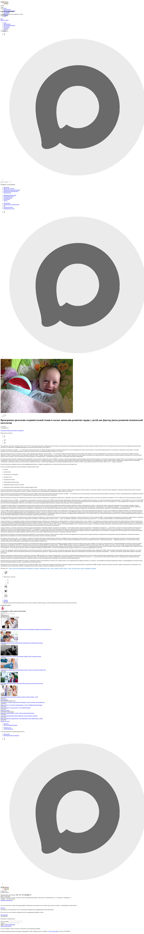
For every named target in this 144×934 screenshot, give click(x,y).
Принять (3, 908)
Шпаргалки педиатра (9, 188)
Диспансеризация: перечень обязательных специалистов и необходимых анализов (22, 643)
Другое (5, 200)
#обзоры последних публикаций (15, 430)
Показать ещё (4, 699)
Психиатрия (7, 203)
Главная (6, 600)
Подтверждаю (4, 915)
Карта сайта (7, 734)
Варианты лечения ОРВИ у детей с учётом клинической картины (17, 713)
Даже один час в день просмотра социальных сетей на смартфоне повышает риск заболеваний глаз (26, 629)
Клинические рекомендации (11, 191)
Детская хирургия (8, 207)
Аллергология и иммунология (11, 204)
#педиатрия (4, 430)
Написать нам (7, 727)
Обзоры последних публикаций (12, 190)
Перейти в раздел (5, 710)
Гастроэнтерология (8, 196)
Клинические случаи (9, 208)
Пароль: (3, 923)
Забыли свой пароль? (6, 926)
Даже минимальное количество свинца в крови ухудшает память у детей (19, 697)
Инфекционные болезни (10, 195)
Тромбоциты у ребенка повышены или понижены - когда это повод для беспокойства (23, 702)
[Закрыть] (2, 8)
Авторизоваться (4, 615)
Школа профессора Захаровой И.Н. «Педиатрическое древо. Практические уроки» (22, 718)
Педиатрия (6, 187)
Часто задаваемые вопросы (10, 725)
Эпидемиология (8, 198)
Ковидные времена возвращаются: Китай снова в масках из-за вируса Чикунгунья (22, 683)
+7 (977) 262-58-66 (8, 729)
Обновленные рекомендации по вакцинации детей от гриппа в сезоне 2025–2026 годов (23, 670)
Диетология (7, 199)
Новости (6, 601)
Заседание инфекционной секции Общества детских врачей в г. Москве (19, 715)
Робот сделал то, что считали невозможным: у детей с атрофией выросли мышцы (21, 705)
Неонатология (7, 192)
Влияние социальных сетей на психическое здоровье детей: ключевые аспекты (21, 656)
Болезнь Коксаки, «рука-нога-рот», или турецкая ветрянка (15, 707)
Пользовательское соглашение (11, 735)
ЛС (4, 206)
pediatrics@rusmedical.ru (7, 900)
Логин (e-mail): (4, 921)
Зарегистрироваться (10, 924)
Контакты (6, 723)
